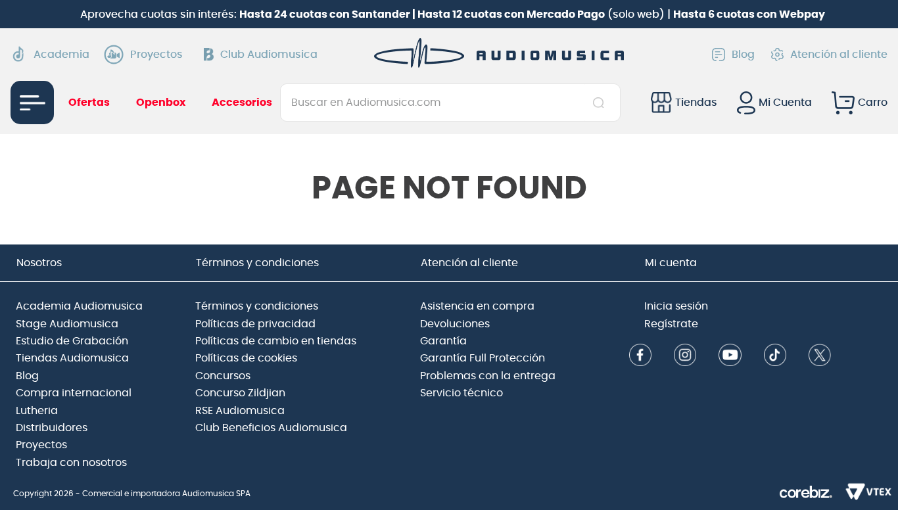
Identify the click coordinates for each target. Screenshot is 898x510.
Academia (61, 54)
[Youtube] (730, 356)
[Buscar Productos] (601, 102)
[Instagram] (685, 356)
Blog (743, 54)
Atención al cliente (838, 54)
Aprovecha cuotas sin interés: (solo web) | (452, 14)
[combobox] (450, 102)
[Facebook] (640, 356)
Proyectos (156, 54)
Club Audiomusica (269, 54)
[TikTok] (775, 356)
